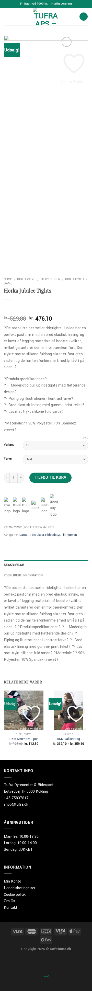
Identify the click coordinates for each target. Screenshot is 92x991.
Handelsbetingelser (20, 888)
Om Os (9, 901)
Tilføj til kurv (50, 477)
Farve (8, 459)
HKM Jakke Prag (68, 739)
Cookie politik (15, 894)
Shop (8, 279)
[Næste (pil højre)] (20, 982)
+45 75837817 (16, 798)
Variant (9, 445)
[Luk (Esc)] (5, 961)
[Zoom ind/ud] (20, 961)
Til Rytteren (50, 279)
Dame (8, 283)
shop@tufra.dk (16, 804)
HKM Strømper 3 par (23, 739)
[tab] (46, 565)
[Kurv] (83, 16)
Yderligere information (23, 575)
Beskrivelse (14, 565)
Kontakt (10, 907)
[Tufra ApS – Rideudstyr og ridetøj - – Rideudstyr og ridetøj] (46, 16)
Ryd (85, 438)
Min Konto (12, 881)
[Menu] (7, 16)
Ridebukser (74, 279)
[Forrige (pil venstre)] (5, 982)
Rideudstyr (26, 279)
